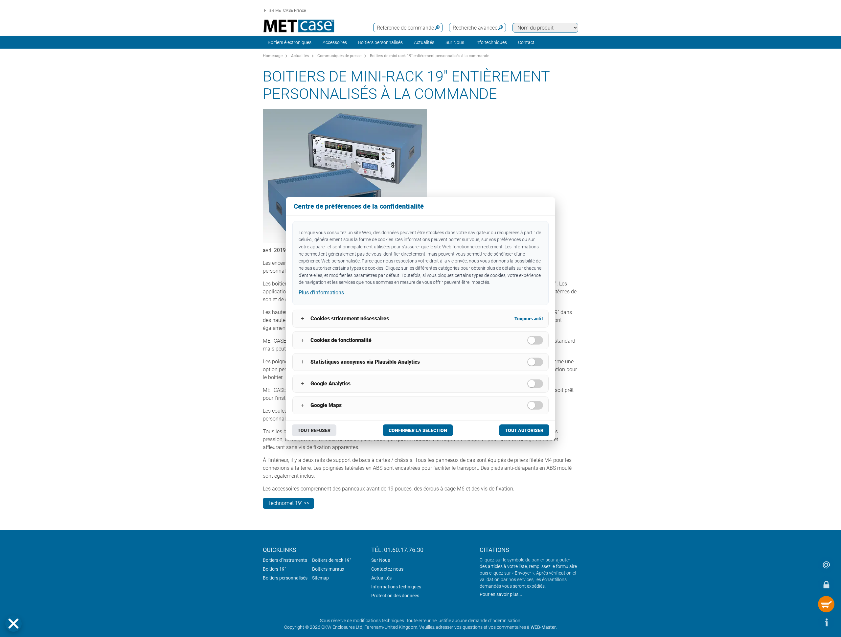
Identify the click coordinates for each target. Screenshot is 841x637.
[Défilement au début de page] (806, 622)
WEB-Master (543, 627)
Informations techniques (396, 586)
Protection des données (395, 595)
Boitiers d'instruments (285, 560)
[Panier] (826, 604)
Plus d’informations (321, 292)
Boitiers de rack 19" (331, 560)
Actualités (424, 42)
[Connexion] (826, 584)
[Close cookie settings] (13, 623)
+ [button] (302, 318)
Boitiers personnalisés (380, 42)
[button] (13, 623)
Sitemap (320, 577)
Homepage (273, 56)
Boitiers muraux (328, 569)
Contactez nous (387, 569)
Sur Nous (380, 560)
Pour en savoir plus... (501, 594)
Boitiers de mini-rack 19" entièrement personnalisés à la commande (429, 56)
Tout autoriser (524, 430)
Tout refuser (314, 430)
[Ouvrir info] (826, 622)
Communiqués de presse (339, 56)
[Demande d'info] (826, 565)
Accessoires (335, 42)
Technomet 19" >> (288, 503)
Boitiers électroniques (289, 42)
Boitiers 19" (274, 569)
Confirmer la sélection (418, 430)
